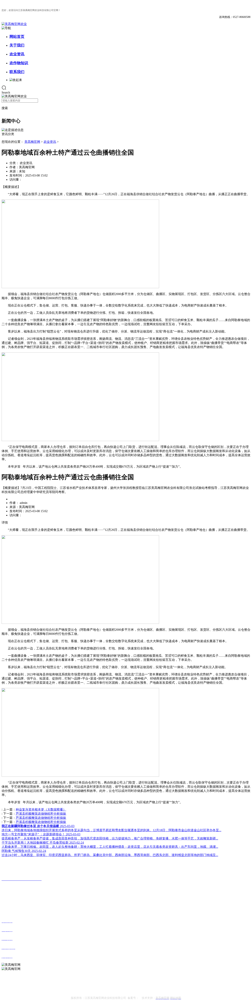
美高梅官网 (32, 141)
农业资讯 (16, 54)
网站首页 (16, 36)
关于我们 (16, 45)
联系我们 (16, 72)
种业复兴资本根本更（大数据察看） (41, 809)
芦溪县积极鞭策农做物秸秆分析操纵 (41, 813)
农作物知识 (18, 63)
